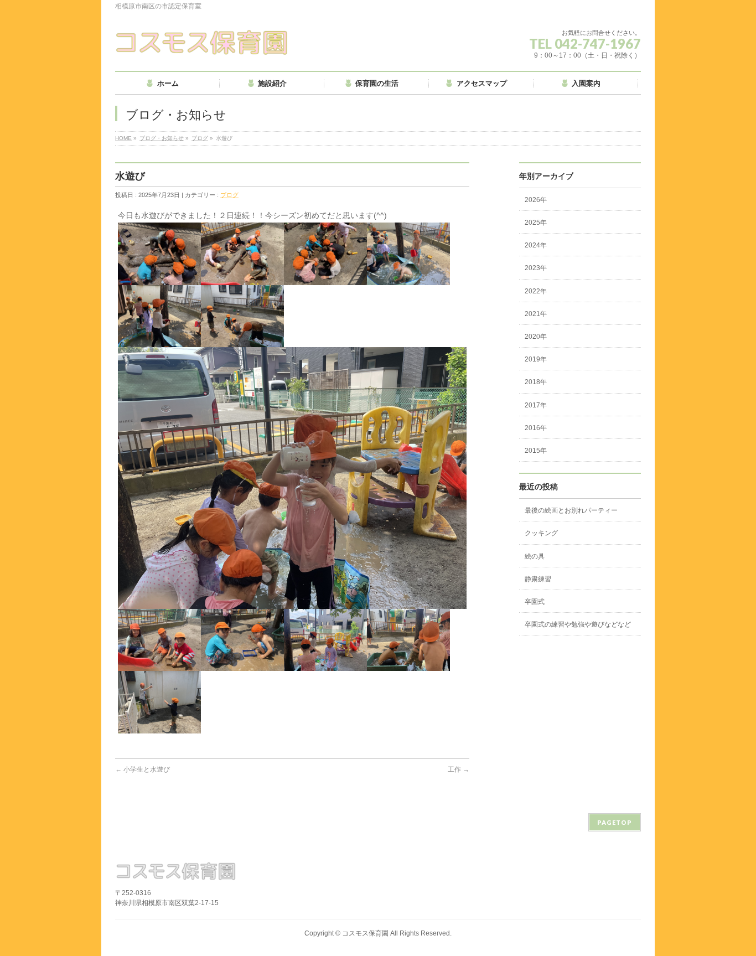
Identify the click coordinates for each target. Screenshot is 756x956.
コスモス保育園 (365, 933)
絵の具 (535, 556)
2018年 (536, 382)
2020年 (536, 336)
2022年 (536, 291)
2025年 (536, 222)
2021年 (536, 314)
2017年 (536, 405)
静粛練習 (538, 579)
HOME (123, 138)
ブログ (199, 138)
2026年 (536, 200)
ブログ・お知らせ (161, 138)
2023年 (536, 268)
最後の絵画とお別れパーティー (571, 510)
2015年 (536, 450)
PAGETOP (614, 822)
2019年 (536, 359)
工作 (458, 769)
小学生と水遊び (142, 769)
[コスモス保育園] (202, 42)
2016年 (536, 428)
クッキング (541, 533)
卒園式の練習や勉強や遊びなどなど (578, 624)
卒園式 (535, 602)
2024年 (536, 245)
